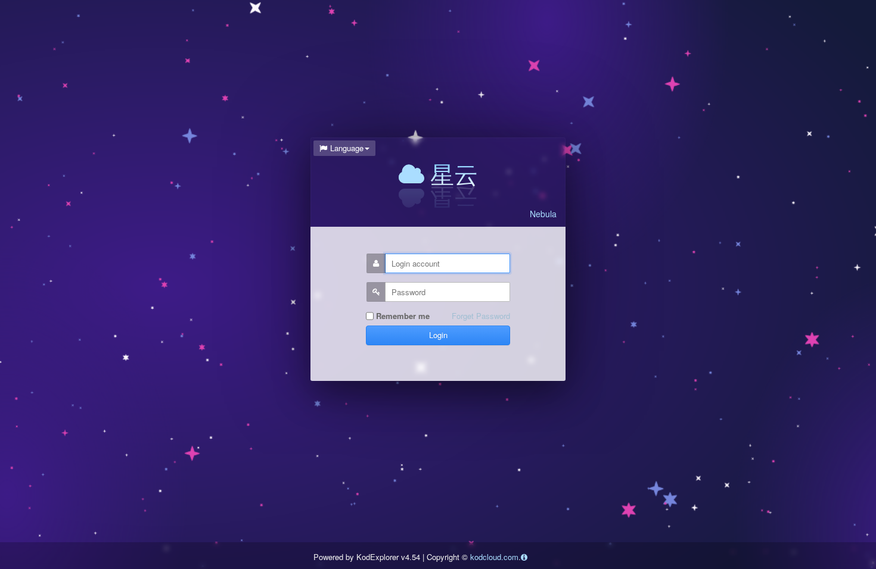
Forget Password (481, 316)
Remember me (402, 316)
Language (347, 148)
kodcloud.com (494, 556)
